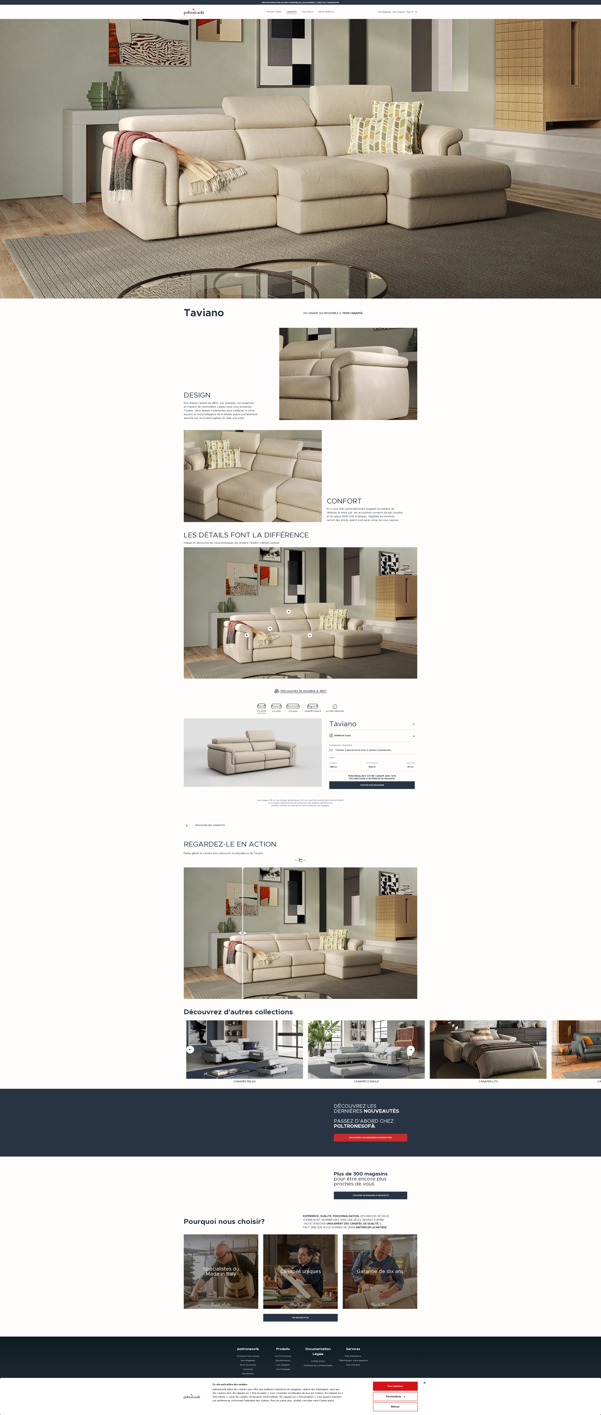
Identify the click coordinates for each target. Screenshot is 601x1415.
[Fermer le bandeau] (425, 1383)
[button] (372, 785)
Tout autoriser (395, 1386)
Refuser (395, 1406)
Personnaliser (393, 1396)
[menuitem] (274, 12)
